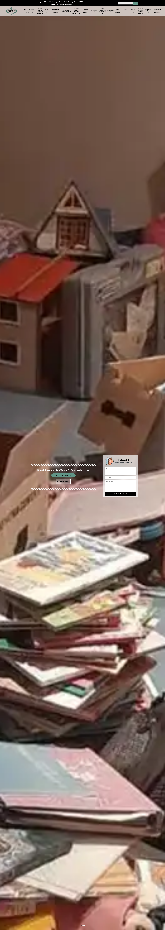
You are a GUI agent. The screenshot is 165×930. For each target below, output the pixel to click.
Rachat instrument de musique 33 (86, 11)
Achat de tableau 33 (133, 11)
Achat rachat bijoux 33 (117, 11)
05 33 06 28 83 (47, 2)
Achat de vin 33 (47, 11)
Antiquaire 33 (94, 11)
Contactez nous (63, 481)
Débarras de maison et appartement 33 (158, 11)
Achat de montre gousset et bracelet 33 (40, 11)
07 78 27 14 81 (79, 2)
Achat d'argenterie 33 (125, 11)
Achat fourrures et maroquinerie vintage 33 (55, 11)
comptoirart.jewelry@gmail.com (62, 4)
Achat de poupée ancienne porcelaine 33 (76, 11)
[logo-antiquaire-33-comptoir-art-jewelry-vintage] (11, 11)
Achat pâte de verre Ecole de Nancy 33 (140, 11)
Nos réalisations (63, 475)
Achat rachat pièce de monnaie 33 (102, 11)
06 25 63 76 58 (63, 2)
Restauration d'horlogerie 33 (66, 11)
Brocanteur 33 (110, 11)
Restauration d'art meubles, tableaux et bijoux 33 (29, 11)
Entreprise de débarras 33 (148, 11)
